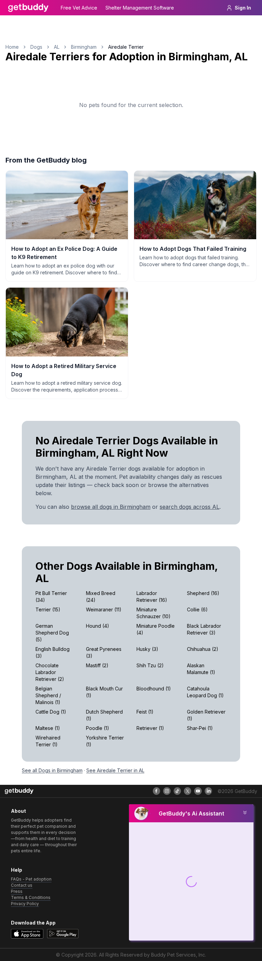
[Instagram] (167, 791)
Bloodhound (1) (153, 688)
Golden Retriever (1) (206, 715)
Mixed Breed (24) (100, 596)
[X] (187, 791)
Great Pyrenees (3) (103, 652)
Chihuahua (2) (202, 649)
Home (12, 47)
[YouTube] (198, 791)
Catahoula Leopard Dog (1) (205, 692)
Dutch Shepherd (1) (104, 715)
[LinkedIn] (208, 791)
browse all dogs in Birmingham (110, 506)
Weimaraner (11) (103, 609)
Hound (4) (97, 626)
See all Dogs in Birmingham (52, 770)
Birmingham (84, 47)
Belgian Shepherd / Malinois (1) (48, 695)
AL (56, 47)
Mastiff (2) (97, 665)
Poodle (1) (97, 728)
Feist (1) (145, 712)
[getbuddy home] (19, 791)
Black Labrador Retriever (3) (204, 629)
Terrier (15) (47, 609)
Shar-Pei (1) (200, 728)
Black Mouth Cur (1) (104, 692)
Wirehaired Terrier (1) (47, 741)
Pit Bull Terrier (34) (51, 596)
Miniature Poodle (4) (155, 629)
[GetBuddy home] (28, 8)
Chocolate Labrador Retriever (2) (49, 672)
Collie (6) (197, 609)
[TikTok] (177, 791)
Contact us (21, 885)
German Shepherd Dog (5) (52, 632)
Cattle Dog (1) (50, 712)
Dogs (36, 47)
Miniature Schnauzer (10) (153, 613)
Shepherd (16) (203, 593)
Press (17, 891)
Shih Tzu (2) (150, 665)
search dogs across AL (189, 506)
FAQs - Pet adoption (31, 879)
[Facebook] (156, 791)
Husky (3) (147, 649)
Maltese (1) (47, 728)
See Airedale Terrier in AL (115, 770)
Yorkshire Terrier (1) (105, 741)
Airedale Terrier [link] (126, 47)
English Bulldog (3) (52, 652)
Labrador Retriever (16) (151, 596)
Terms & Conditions (30, 897)
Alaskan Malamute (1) (201, 668)
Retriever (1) (150, 728)
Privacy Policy (25, 903)
